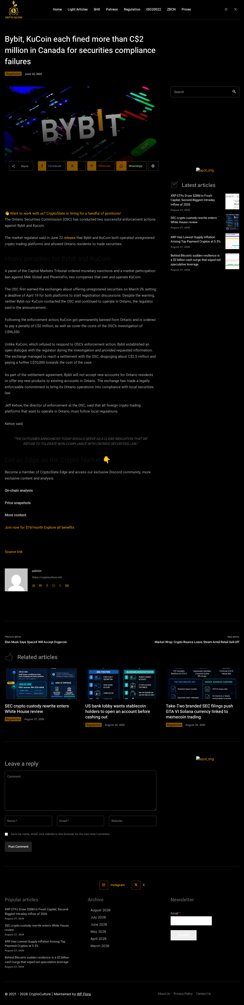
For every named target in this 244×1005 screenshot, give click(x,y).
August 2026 (101, 910)
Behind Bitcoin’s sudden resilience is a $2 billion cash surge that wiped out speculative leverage (196, 259)
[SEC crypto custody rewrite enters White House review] (232, 222)
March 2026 (100, 946)
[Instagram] (226, 9)
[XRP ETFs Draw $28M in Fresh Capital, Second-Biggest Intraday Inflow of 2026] (232, 201)
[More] (153, 166)
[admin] (16, 579)
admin (36, 570)
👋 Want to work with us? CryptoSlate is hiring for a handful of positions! (63, 213)
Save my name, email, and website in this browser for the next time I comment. (60, 834)
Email (176, 913)
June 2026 (99, 924)
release (70, 237)
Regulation (13, 73)
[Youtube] (67, 584)
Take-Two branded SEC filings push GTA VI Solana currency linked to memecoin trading (199, 712)
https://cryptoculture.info (47, 577)
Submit (183, 935)
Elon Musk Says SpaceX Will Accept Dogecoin (36, 642)
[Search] (234, 92)
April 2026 (99, 939)
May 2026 (98, 931)
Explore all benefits (59, 527)
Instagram (118, 885)
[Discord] (40, 584)
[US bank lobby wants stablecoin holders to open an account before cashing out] (122, 683)
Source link (14, 551)
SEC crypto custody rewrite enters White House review (194, 220)
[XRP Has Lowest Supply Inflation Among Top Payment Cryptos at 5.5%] (232, 241)
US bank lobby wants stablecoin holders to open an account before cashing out (117, 712)
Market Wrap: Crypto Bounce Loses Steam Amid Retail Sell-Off (197, 642)
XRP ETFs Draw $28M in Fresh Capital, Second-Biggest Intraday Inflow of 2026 (193, 199)
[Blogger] (33, 584)
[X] (235, 9)
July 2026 (98, 917)
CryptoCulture (40, 994)
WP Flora (84, 994)
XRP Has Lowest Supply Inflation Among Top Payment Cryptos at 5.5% (196, 239)
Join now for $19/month (24, 527)
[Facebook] (47, 584)
